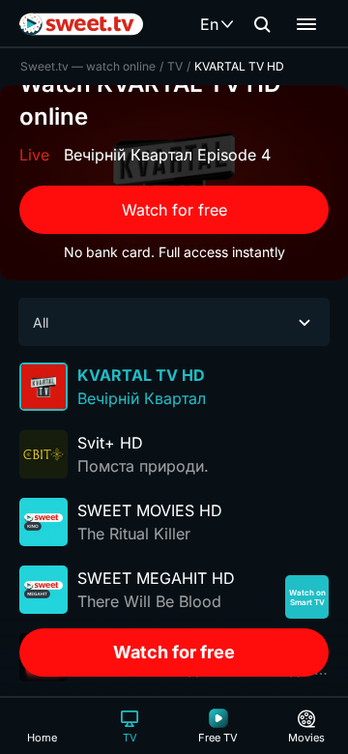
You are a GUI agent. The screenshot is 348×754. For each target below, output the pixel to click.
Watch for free (174, 209)
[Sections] (306, 24)
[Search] (262, 24)
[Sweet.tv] (81, 24)
